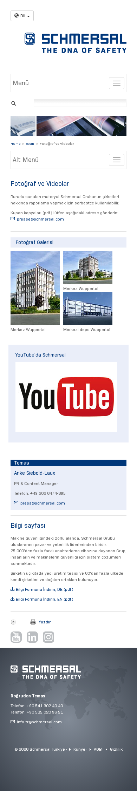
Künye (79, 749)
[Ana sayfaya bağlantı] (75, 43)
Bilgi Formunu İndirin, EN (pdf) (44, 599)
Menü (21, 83)
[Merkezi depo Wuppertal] (87, 308)
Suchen (14, 102)
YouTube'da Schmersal (40, 355)
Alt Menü (26, 160)
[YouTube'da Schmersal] (66, 397)
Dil (22, 15)
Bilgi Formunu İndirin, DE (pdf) (44, 589)
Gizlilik (116, 749)
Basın (30, 143)
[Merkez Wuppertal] (35, 288)
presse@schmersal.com (40, 219)
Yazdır (45, 621)
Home (15, 143)
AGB (98, 749)
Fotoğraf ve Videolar (57, 143)
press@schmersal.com (42, 503)
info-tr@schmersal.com (39, 721)
